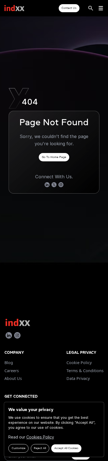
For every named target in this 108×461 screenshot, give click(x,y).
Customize (18, 448)
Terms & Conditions (85, 370)
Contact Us (68, 8)
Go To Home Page (54, 157)
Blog (8, 362)
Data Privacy (78, 378)
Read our (31, 437)
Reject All (40, 448)
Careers (11, 370)
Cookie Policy (79, 362)
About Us (13, 378)
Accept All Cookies (66, 448)
